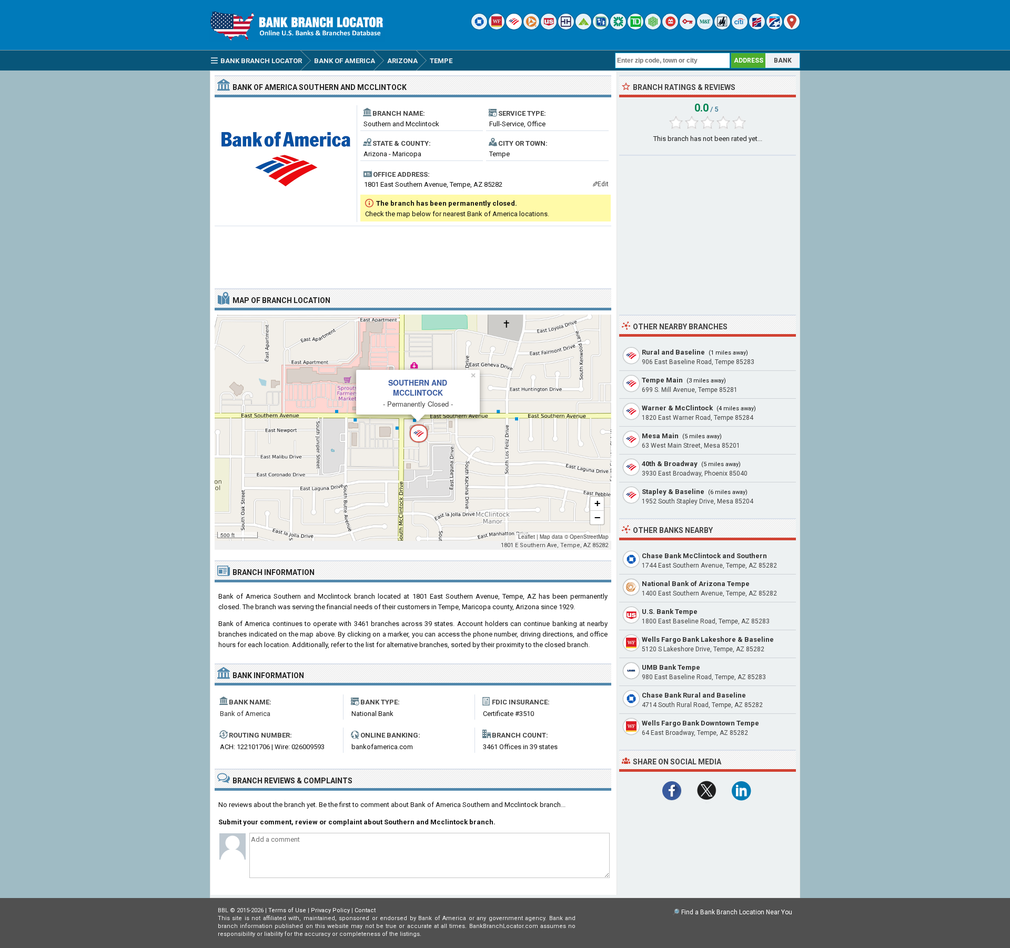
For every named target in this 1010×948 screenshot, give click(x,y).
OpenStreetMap (589, 536)
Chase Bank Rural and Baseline (694, 695)
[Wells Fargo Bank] (496, 27)
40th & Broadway (670, 464)
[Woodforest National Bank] (722, 27)
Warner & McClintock (677, 408)
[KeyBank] (687, 27)
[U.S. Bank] (549, 27)
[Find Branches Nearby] (792, 27)
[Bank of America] (514, 27)
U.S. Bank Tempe (670, 612)
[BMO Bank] (670, 27)
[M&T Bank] (705, 27)
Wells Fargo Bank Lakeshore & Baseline (708, 639)
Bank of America (245, 714)
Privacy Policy (330, 910)
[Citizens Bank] (618, 27)
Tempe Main (662, 380)
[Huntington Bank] (653, 27)
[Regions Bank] (583, 27)
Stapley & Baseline (673, 492)
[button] (413, 428)
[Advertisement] (413, 253)
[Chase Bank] (479, 27)
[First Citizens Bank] (757, 27)
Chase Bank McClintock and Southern (704, 556)
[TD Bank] (635, 27)
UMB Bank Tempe (671, 667)
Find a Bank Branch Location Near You (736, 912)
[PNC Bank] (531, 27)
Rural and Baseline (673, 352)
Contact (365, 910)
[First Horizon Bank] (774, 27)
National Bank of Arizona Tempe (696, 584)
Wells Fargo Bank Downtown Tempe (700, 723)
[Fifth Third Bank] (601, 27)
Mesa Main (660, 436)
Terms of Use (287, 910)
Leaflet (526, 536)
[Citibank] (740, 27)
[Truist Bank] (566, 27)
